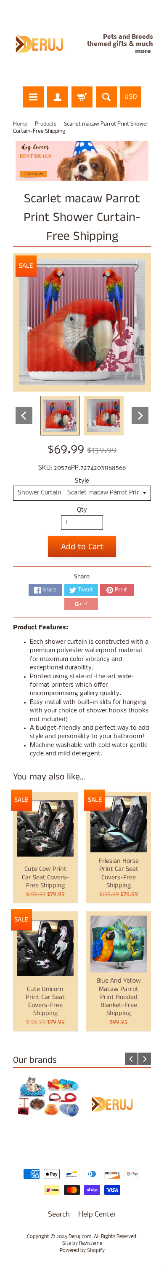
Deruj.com (80, 1236)
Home (20, 124)
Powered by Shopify (82, 1250)
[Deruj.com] (44, 44)
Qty (82, 510)
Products (45, 124)
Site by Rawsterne (82, 1243)
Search (59, 1215)
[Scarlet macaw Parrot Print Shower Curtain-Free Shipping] (60, 415)
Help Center (97, 1215)
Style (82, 481)
